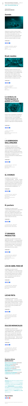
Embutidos (7, 197)
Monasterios (9, 350)
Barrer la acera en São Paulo (10, 362)
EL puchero (9, 205)
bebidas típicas (18, 380)
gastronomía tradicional (12, 132)
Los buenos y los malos (9, 367)
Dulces (6, 316)
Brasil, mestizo (10, 56)
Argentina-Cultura (13, 380)
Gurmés (8, 15)
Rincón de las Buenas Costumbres (11, 2)
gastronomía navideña (10, 349)
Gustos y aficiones (7, 196)
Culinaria (16, 46)
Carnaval (21, 380)
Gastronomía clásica (16, 386)
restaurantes (11, 390)
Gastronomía (11, 386)
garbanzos (15, 384)
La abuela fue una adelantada (11, 372)
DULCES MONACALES (13, 326)
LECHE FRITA (10, 295)
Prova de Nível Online (12, 5)
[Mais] (17, 5)
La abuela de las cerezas (10, 373)
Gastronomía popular (11, 387)
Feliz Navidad (7, 365)
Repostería (9, 317)
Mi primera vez (8, 368)
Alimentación (7, 132)
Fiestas (21, 383)
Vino (22, 390)
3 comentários (7, 318)
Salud (16, 132)
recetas (8, 390)
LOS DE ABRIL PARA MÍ (14, 266)
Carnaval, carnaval (9, 364)
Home (6, 5)
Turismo (20, 390)
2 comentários (7, 198)
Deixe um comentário (8, 133)
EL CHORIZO (10, 175)
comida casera (7, 287)
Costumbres (7, 195)
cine (22, 380)
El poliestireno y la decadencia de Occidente (13, 370)
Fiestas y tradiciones (10, 384)
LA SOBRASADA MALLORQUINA (11, 142)
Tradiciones (12, 350)
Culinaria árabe (13, 195)
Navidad (6, 390)
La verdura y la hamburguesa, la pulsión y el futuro (12, 99)
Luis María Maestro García (9, 194)
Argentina (10, 380)
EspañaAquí (7, 46)
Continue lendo (8, 40)
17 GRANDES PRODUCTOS (10, 235)
